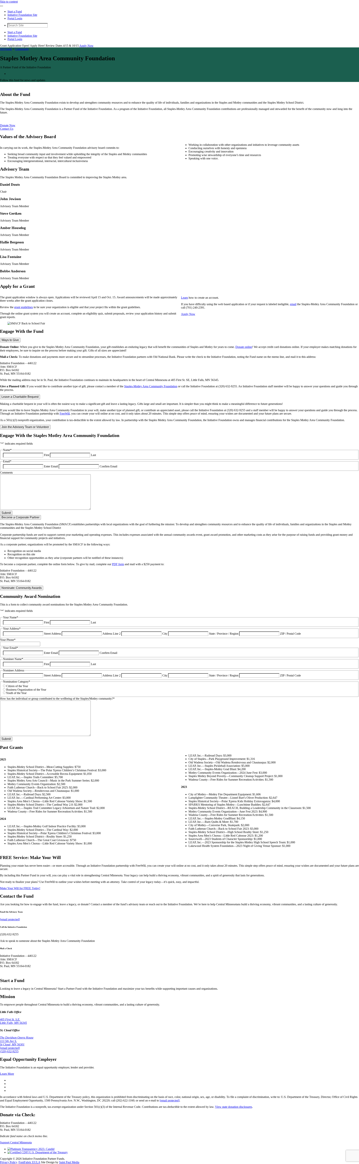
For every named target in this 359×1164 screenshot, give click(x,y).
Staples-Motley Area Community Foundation (150, 386)
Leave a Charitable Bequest (20, 396)
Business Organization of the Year (26, 689)
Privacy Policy (8, 1162)
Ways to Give (10, 340)
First (46, 455)
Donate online (243, 346)
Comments (6, 472)
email (293, 304)
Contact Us (6, 128)
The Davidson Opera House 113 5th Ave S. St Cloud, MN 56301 (16, 1041)
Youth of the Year (16, 693)
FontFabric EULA (29, 1162)
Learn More (7, 1073)
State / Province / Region (223, 633)
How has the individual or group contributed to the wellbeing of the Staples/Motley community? (57, 698)
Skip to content (9, 1)
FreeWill (65, 413)
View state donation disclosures (233, 1106)
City (164, 633)
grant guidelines (23, 307)
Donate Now (7, 125)
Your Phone (8, 639)
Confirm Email (108, 466)
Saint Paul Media (69, 1162)
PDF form (118, 564)
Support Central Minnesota (16, 1142)
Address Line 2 (111, 633)
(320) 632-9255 (9, 1051)
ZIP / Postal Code (290, 633)
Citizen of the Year (17, 686)
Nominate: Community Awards (21, 587)
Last (93, 455)
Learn (184, 297)
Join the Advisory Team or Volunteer (25, 427)
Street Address (52, 633)
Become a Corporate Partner (20, 517)
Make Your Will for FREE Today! (20, 888)
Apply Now (86, 45)
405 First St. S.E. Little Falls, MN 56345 (13, 1021)
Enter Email (51, 466)
